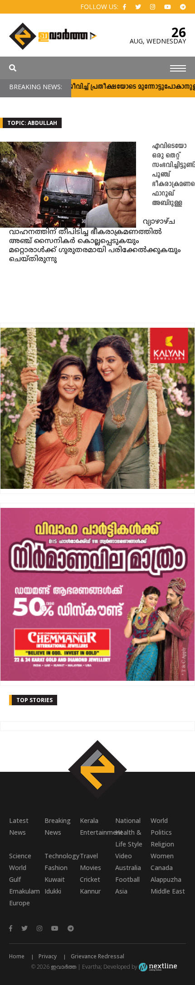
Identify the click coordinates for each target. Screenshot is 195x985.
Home (16, 956)
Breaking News (57, 826)
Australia (128, 867)
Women (162, 855)
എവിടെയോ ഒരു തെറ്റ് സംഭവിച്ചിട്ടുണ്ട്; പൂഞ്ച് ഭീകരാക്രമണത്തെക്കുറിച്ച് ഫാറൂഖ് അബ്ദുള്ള (173, 175)
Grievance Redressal (97, 956)
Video (123, 855)
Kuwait (54, 879)
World (159, 820)
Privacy (48, 956)
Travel (89, 855)
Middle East (168, 891)
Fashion (56, 867)
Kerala (89, 820)
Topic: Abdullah (32, 123)
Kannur (90, 891)
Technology (61, 855)
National (128, 820)
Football (127, 879)
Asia (121, 891)
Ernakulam (24, 891)
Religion (162, 844)
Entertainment (97, 832)
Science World (20, 861)
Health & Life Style (128, 838)
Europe (19, 903)
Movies (90, 867)
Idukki (52, 891)
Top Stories (34, 700)
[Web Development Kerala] (158, 967)
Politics (161, 832)
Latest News (19, 826)
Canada (162, 867)
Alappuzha (166, 879)
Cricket (90, 879)
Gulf (15, 879)
